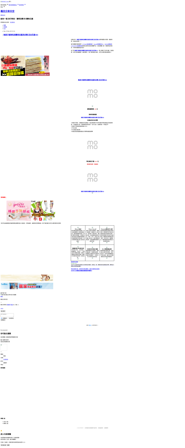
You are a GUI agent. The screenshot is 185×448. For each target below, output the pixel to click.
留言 (12, 304)
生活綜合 (12, 22)
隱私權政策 (100, 427)
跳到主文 (3, 15)
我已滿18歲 (3, 445)
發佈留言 (3, 320)
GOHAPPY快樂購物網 (76, 46)
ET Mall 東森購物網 (87, 44)
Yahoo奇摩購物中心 (98, 44)
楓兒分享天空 (7, 11)
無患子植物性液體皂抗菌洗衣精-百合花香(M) (20, 35)
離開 (8, 445)
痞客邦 (8, 304)
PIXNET (81, 427)
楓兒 (2, 296)
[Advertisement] (92, 391)
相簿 (4, 25)
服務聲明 (106, 427)
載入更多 (3, 311)
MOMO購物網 (108, 44)
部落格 (5, 27)
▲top (2, 308)
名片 (4, 28)
